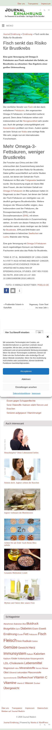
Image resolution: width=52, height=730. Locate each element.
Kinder (14, 658)
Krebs (24, 131)
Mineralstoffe (27, 667)
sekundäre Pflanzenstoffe (29, 672)
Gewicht (23, 647)
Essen (20, 634)
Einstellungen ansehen (26, 387)
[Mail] (48, 10)
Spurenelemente (10, 678)
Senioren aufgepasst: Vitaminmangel (24, 413)
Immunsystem (14, 653)
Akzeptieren (26, 371)
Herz (32, 647)
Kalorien (39, 653)
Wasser (29, 683)
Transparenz (33, 4)
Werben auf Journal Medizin (13, 711)
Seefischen (34, 233)
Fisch (30, 107)
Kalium (30, 654)
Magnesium (9, 668)
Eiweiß (42, 628)
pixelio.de (43, 285)
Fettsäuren (20, 110)
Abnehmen (8, 624)
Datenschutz (42, 708)
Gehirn (35, 641)
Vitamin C (40, 677)
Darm (18, 629)
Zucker (37, 683)
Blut (24, 624)
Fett (25, 634)
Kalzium (7, 658)
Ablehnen (26, 379)
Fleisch (10, 640)
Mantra (33, 722)
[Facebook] (40, 10)
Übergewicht (11, 688)
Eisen (35, 628)
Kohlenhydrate (24, 658)
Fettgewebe (30, 180)
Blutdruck (32, 623)
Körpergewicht (37, 658)
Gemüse (10, 647)
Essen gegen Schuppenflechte (21, 400)
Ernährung (27, 34)
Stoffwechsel (25, 677)
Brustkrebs (11, 230)
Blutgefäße (9, 628)
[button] (47, 336)
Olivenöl (13, 672)
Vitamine (9, 683)
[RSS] (44, 10)
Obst (6, 672)
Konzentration (9, 128)
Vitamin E (20, 683)
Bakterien (18, 624)
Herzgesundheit (30, 121)
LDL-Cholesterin (13, 663)
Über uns (21, 4)
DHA (25, 215)
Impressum (36, 393)
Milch (17, 668)
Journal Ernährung (11, 34)
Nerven (39, 668)
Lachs (6, 237)
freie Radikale (24, 641)
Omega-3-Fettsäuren (13, 191)
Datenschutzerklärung (21, 393)
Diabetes (26, 628)
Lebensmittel (33, 663)
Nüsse (45, 668)
